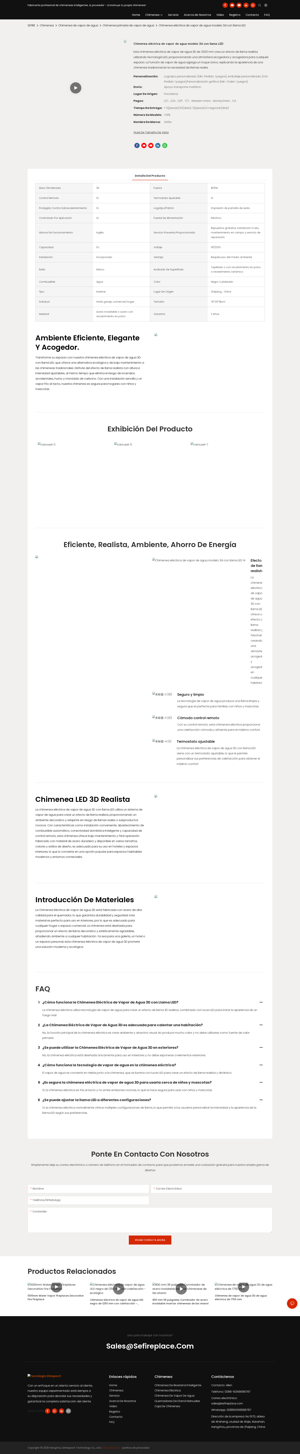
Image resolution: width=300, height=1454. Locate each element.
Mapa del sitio (111, 1447)
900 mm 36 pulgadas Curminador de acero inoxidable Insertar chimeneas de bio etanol (180, 1301)
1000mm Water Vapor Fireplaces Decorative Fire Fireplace (56, 1297)
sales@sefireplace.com (227, 1403)
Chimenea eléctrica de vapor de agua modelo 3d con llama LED (202, 25)
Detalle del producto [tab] (150, 176)
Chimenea (47, 25)
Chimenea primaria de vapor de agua (128, 25)
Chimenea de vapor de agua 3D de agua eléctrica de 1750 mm (241, 1297)
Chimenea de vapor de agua (78, 25)
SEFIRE (31, 25)
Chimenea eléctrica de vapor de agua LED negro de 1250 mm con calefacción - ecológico (116, 1301)
